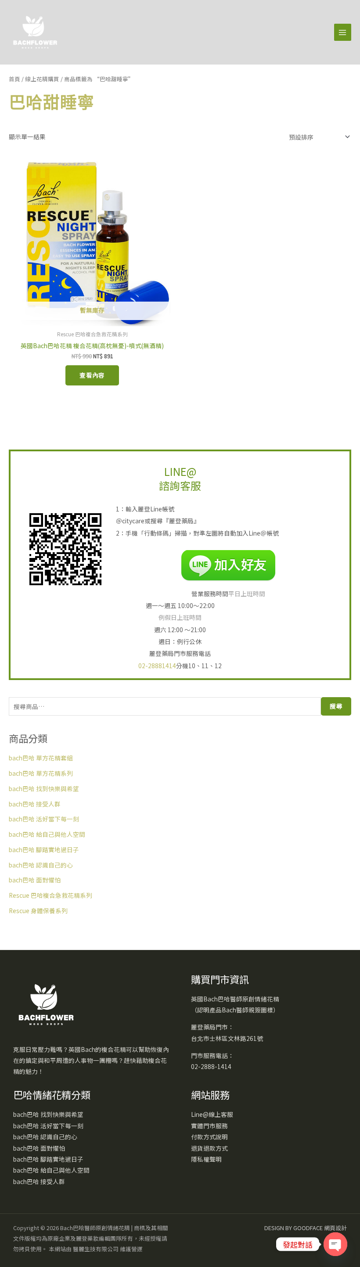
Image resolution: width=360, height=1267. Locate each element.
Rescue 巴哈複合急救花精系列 (50, 895)
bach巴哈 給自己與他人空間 (47, 834)
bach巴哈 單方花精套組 (41, 757)
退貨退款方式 (209, 1148)
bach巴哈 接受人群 (35, 803)
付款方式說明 (209, 1136)
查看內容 (92, 375)
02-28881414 (157, 665)
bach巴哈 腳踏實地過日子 (44, 849)
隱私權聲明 (206, 1159)
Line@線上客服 (212, 1114)
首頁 (14, 79)
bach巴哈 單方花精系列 (41, 773)
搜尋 (336, 706)
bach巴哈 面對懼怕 (35, 879)
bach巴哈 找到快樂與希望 (44, 788)
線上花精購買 (42, 79)
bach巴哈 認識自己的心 (41, 864)
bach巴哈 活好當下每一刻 (44, 818)
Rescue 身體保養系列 (38, 910)
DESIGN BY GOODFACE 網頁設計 (305, 1228)
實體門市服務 (209, 1125)
